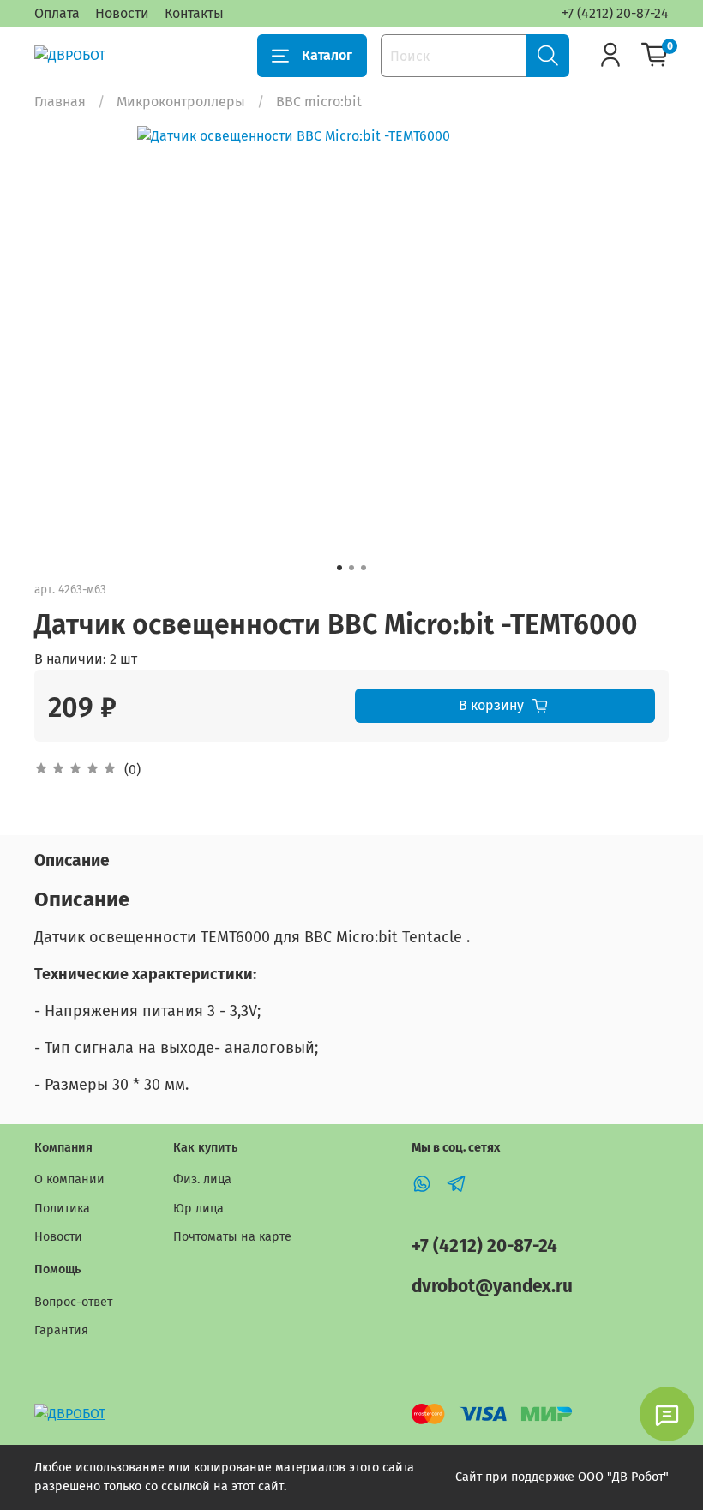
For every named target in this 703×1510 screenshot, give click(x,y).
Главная (60, 101)
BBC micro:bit (319, 101)
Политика (62, 1208)
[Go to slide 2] (351, 567)
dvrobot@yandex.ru (492, 1286)
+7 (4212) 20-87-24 (615, 13)
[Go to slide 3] (363, 567)
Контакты (194, 13)
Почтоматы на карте (232, 1237)
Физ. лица (202, 1179)
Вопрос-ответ (73, 1302)
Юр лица (198, 1208)
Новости (122, 13)
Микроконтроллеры (181, 101)
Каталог (327, 55)
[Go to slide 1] (339, 567)
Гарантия (61, 1330)
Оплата (57, 13)
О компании (69, 1179)
